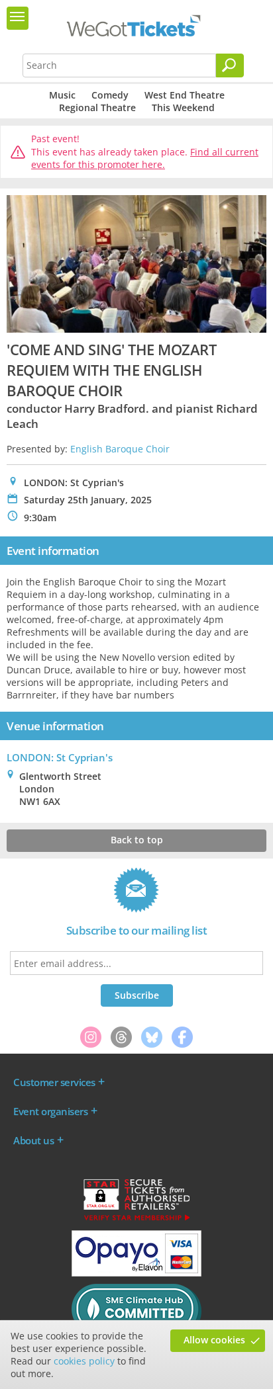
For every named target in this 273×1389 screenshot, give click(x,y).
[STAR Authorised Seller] (136, 1220)
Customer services (54, 1082)
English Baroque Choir (120, 448)
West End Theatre (184, 95)
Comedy (110, 95)
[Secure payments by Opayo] (136, 1273)
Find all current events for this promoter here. (144, 158)
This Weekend (183, 107)
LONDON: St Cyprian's (60, 757)
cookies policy (84, 1361)
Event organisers (50, 1111)
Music (62, 95)
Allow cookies (214, 1339)
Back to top (137, 839)
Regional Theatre (97, 107)
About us (33, 1140)
